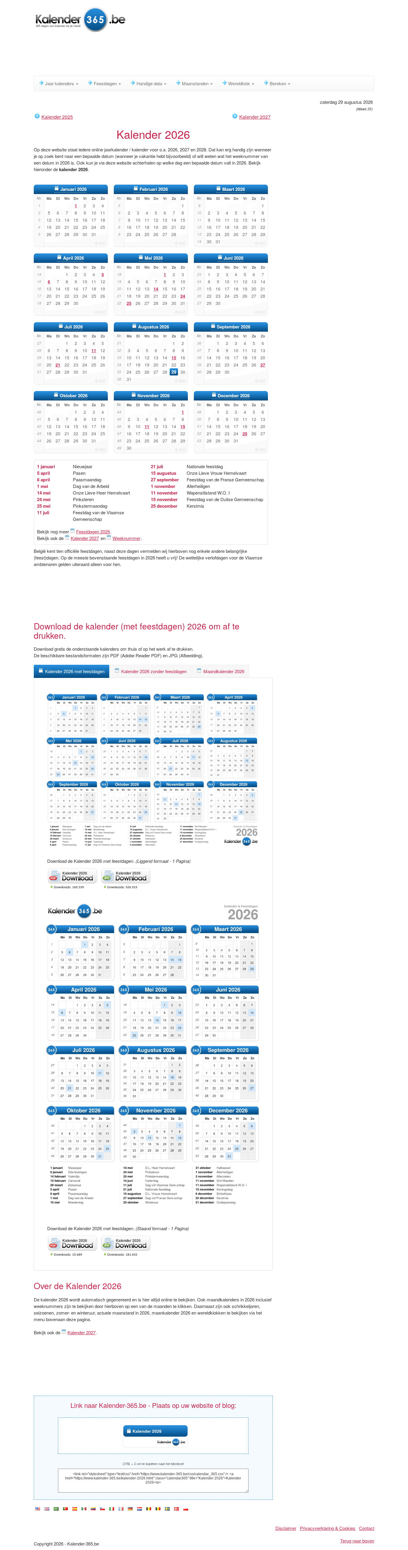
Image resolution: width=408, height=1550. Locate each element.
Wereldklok (239, 83)
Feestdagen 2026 (93, 531)
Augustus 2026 (153, 326)
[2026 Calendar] (37, 1509)
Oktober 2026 (74, 395)
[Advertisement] (178, 55)
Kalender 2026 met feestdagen (75, 671)
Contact (366, 1528)
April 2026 (73, 258)
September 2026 (233, 326)
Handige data (149, 83)
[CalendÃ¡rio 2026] (56, 1509)
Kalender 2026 (147, 1431)
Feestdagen (106, 83)
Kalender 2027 (255, 116)
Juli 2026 (74, 326)
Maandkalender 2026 (223, 671)
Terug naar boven (357, 1540)
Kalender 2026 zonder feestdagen (154, 671)
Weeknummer (126, 538)
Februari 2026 (153, 189)
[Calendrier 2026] (121, 1509)
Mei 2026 (154, 258)
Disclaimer (285, 1528)
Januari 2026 (73, 189)
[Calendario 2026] (74, 1509)
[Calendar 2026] (47, 1509)
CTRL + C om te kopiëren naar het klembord (153, 1464)
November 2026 (153, 395)
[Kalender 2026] (80, 19)
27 (262, 365)
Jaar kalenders (60, 83)
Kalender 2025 (57, 116)
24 (182, 296)
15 (173, 357)
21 (58, 365)
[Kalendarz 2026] (185, 1509)
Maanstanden (196, 83)
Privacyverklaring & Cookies (327, 1528)
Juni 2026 (233, 258)
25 (129, 303)
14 (156, 289)
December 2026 (234, 395)
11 (93, 350)
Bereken (278, 83)
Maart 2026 (233, 189)
